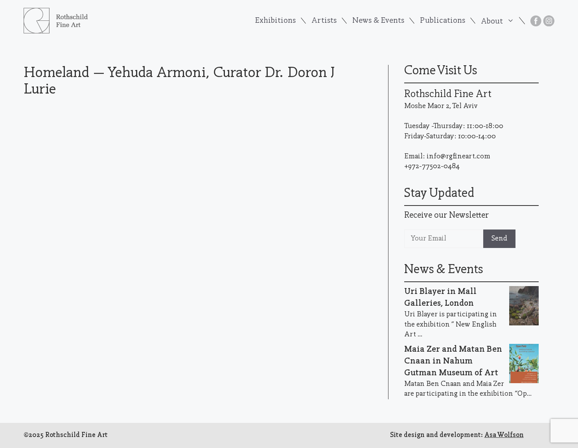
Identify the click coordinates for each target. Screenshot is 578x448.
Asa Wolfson (504, 435)
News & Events (378, 20)
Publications (442, 20)
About (492, 21)
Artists (324, 20)
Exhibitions (275, 20)
